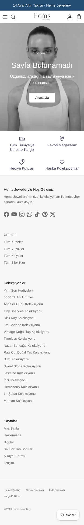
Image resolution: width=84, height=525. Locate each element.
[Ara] (15, 17)
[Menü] (5, 17)
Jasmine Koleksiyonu (19, 373)
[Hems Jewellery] (42, 17)
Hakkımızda (12, 435)
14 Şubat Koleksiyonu (20, 394)
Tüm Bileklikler (14, 262)
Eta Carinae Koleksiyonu (22, 325)
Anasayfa (42, 97)
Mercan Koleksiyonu (19, 401)
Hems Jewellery (22, 509)
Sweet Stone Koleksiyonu (22, 366)
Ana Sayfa (11, 428)
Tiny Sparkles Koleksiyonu (23, 311)
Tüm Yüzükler (14, 249)
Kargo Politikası (12, 496)
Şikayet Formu (14, 456)
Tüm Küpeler (13, 242)
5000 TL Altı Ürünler (18, 297)
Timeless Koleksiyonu (19, 338)
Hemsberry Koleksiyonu (21, 387)
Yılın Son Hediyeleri (18, 290)
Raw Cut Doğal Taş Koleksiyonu (27, 352)
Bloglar (9, 442)
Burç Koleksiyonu (16, 359)
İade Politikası (57, 490)
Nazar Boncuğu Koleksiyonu (24, 345)
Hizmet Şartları (12, 490)
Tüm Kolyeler (13, 256)
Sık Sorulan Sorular (18, 449)
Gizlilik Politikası (35, 490)
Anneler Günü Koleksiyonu (23, 304)
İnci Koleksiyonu (16, 380)
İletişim (9, 463)
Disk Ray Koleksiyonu (19, 318)
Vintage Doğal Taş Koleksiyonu (26, 332)
